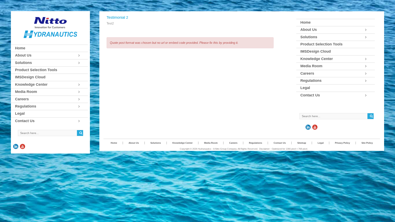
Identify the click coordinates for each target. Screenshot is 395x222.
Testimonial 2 (117, 17)
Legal (321, 143)
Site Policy (367, 143)
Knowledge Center (182, 143)
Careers (233, 143)
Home (114, 143)
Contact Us (280, 143)
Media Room (211, 143)
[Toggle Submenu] (80, 55)
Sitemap (301, 143)
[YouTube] (23, 144)
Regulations (255, 143)
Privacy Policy (342, 143)
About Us (134, 143)
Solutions (155, 143)
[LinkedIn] (16, 144)
